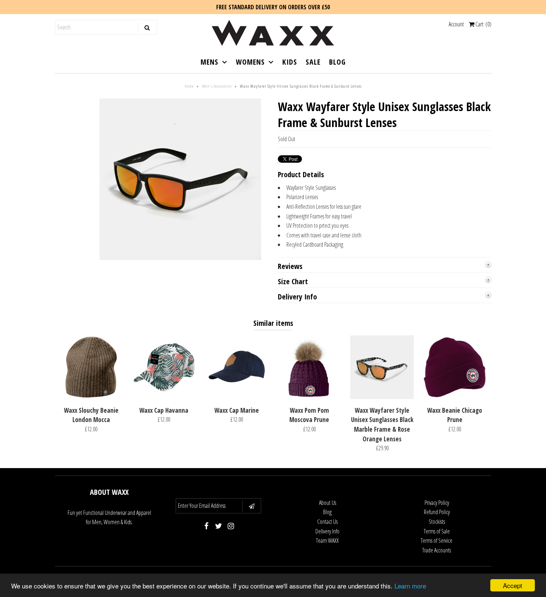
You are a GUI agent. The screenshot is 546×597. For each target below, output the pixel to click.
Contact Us (327, 521)
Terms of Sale (437, 531)
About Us (327, 503)
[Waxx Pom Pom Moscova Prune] (309, 397)
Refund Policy (437, 512)
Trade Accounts (436, 550)
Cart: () (482, 24)
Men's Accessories (217, 86)
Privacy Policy (437, 503)
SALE (313, 62)
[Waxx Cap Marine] (236, 397)
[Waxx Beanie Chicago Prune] (455, 397)
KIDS (289, 62)
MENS (209, 62)
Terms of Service (436, 540)
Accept (512, 585)
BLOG (337, 62)
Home (189, 86)
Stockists (437, 521)
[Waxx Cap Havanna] (164, 397)
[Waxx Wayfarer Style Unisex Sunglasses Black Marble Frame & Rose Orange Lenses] (382, 397)
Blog (327, 512)
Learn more (410, 585)
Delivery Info (327, 531)
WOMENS (250, 62)
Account (456, 24)
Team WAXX (327, 540)
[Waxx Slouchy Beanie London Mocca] (91, 397)
